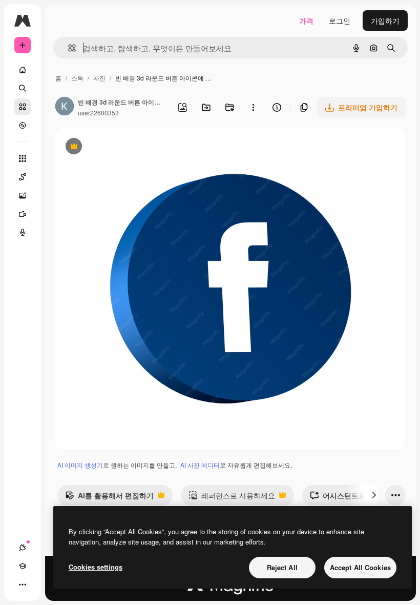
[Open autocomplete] (68, 48)
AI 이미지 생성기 (80, 464)
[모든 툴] (22, 158)
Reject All (282, 567)
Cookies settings (95, 567)
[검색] (22, 88)
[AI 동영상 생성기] (22, 214)
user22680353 (98, 112)
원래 (114, 147)
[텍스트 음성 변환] (22, 232)
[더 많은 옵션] (253, 107)
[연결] (22, 547)
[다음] (374, 495)
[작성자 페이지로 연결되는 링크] (64, 107)
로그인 (339, 20)
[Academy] (22, 566)
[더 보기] (22, 584)
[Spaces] (22, 177)
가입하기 (385, 20)
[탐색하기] (22, 125)
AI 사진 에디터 (200, 464)
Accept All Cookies (360, 567)
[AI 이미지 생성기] (22, 195)
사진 (99, 77)
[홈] (22, 70)
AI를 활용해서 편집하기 (109, 498)
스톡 (77, 77)
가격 (306, 20)
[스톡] (22, 106)
